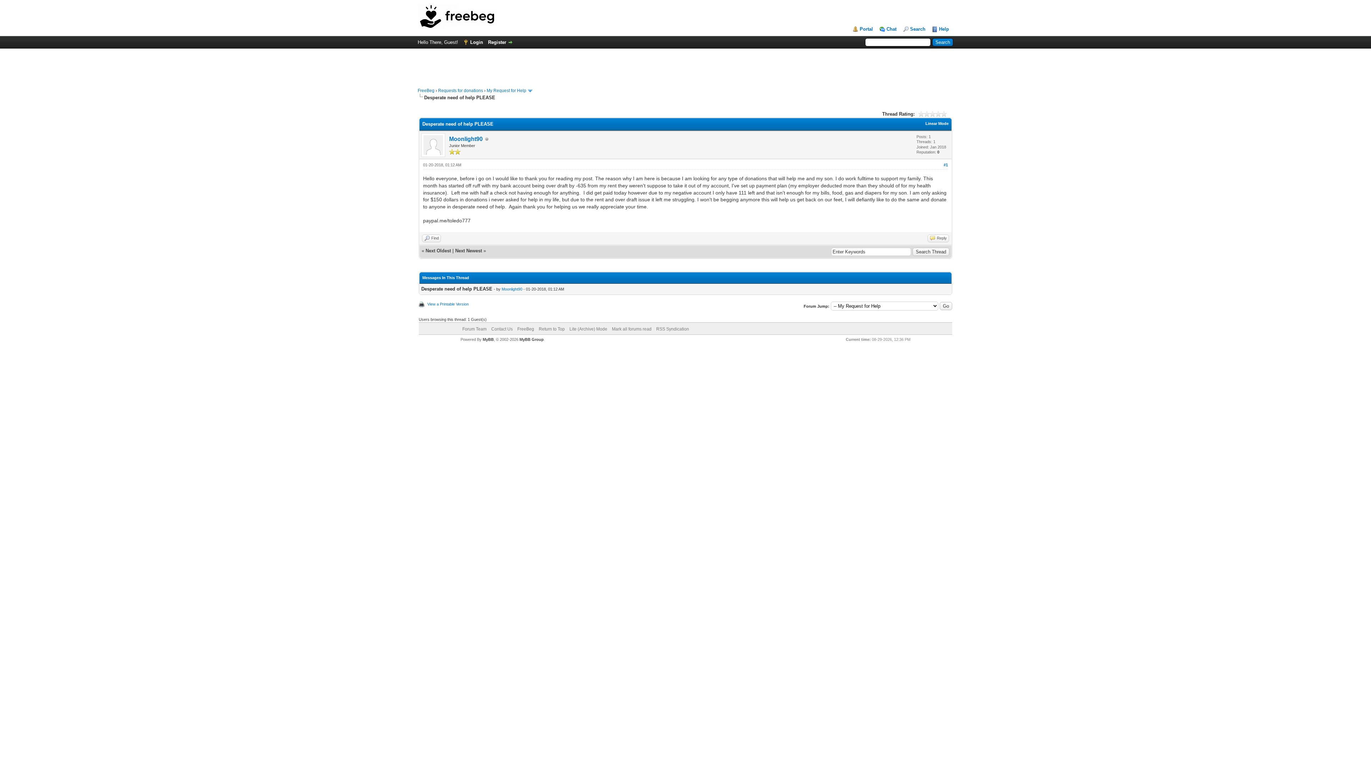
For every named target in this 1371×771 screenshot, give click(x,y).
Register (497, 42)
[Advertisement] (685, 65)
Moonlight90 (466, 139)
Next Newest (468, 250)
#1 (946, 165)
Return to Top (552, 329)
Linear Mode (937, 123)
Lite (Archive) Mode (588, 329)
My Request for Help (506, 90)
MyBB (488, 339)
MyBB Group (531, 339)
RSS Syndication (672, 329)
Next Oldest (438, 250)
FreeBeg (426, 90)
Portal (866, 29)
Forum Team (474, 329)
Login (476, 42)
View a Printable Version (448, 304)
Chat (892, 29)
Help (944, 29)
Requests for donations (460, 90)
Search (917, 29)
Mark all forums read (632, 329)
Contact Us (502, 329)
